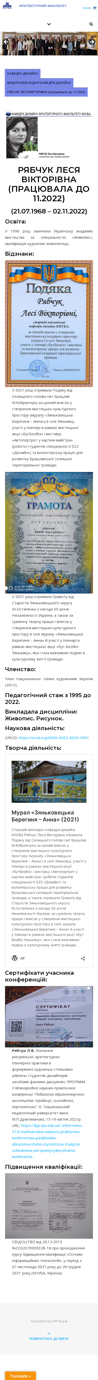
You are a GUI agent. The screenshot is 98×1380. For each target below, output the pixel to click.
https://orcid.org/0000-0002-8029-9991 (54, 737)
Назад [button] (6, 42)
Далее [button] (91, 42)
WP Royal (60, 1321)
